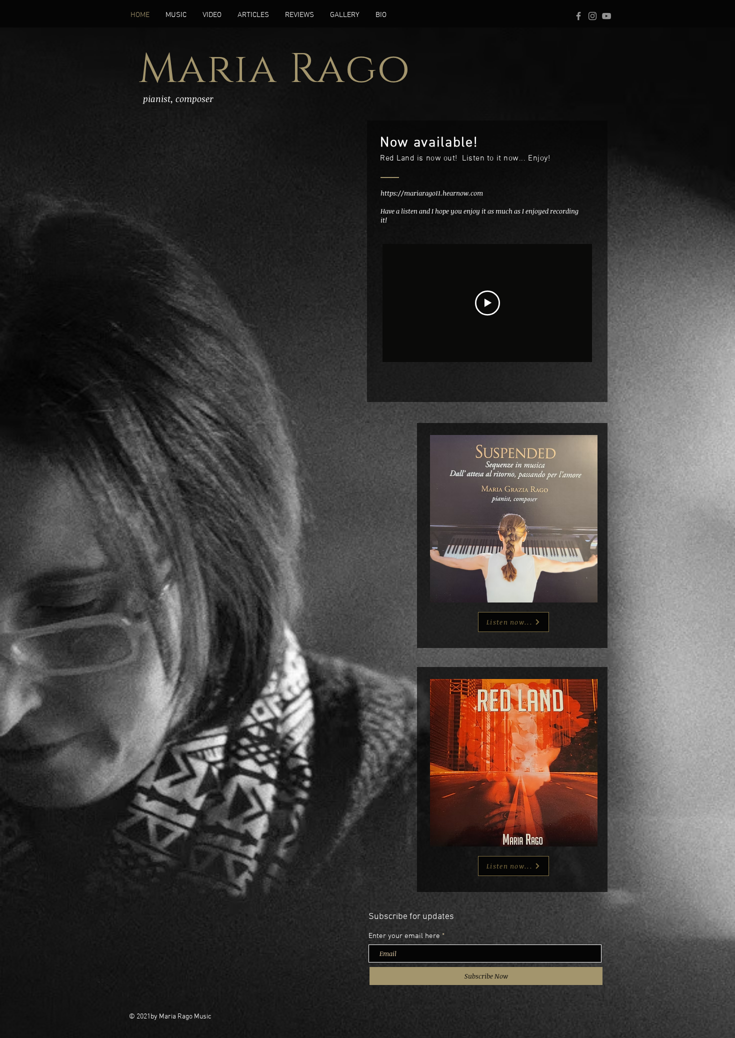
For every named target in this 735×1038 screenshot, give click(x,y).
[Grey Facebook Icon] (578, 16)
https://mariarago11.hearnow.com (431, 193)
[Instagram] (592, 16)
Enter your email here (404, 936)
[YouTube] (606, 16)
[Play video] (487, 303)
